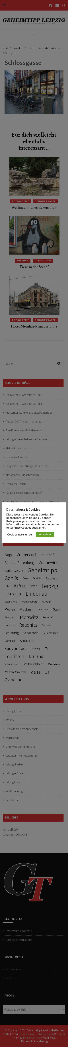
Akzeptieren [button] (45, 534)
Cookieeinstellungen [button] (20, 534)
